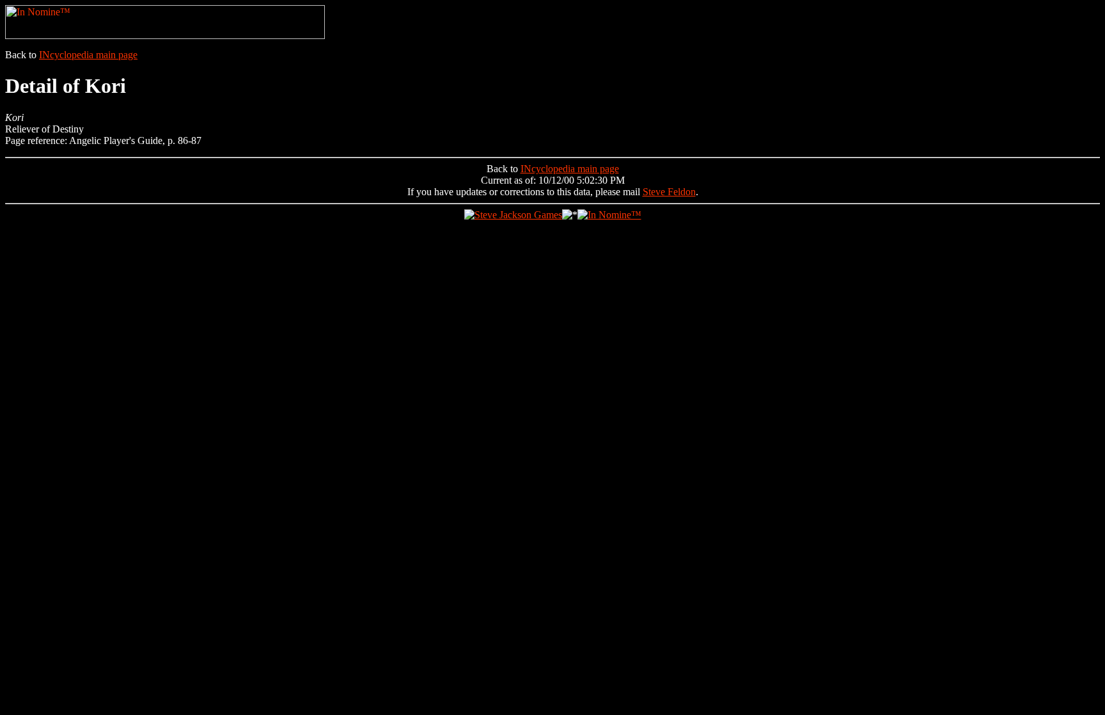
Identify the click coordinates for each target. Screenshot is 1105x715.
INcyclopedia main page (88, 54)
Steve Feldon (669, 191)
